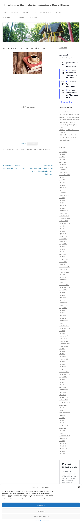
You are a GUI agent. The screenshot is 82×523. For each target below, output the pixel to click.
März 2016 (62, 356)
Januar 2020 (63, 282)
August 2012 (63, 405)
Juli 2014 (62, 379)
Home (4, 13)
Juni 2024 (62, 200)
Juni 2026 (62, 157)
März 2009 (62, 446)
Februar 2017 (63, 336)
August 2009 (63, 438)
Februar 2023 (63, 236)
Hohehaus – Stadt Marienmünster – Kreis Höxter (36, 5)
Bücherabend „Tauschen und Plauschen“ (71, 75)
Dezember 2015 (64, 359)
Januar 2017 (63, 338)
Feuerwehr (59, 13)
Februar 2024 (63, 211)
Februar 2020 (63, 280)
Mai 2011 (62, 420)
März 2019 (62, 300)
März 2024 (62, 208)
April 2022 (62, 254)
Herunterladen (32, 144)
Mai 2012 (62, 408)
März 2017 (62, 333)
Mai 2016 (62, 354)
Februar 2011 (63, 425)
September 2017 (64, 328)
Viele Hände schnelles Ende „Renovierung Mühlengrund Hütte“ (68, 124)
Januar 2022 (63, 262)
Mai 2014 (62, 385)
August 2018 (63, 308)
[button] (79, 487)
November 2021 (64, 267)
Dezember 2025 (64, 172)
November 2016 (64, 344)
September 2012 (64, 402)
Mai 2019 (62, 295)
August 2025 (63, 177)
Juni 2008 (62, 451)
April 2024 (62, 205)
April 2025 (62, 188)
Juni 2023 (62, 228)
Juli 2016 (62, 349)
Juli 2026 (62, 154)
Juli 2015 (62, 361)
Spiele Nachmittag (70, 85)
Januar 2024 (63, 213)
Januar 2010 (63, 433)
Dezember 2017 (64, 326)
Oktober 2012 (63, 400)
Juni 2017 (62, 331)
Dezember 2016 (64, 341)
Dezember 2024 (64, 195)
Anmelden (63, 48)
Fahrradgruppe (8, 17)
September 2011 (64, 413)
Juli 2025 (62, 180)
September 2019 (64, 287)
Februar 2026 (63, 167)
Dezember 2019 (64, 285)
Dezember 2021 (64, 264)
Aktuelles (14, 13)
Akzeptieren (41, 505)
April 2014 (62, 387)
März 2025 (62, 190)
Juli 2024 (62, 198)
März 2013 (62, 395)
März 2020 (62, 277)
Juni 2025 (62, 182)
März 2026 (62, 165)
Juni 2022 (62, 249)
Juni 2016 (62, 351)
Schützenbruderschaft (42, 13)
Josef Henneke (35, 149)
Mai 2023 (62, 231)
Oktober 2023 (63, 221)
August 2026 (63, 152)
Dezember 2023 (64, 216)
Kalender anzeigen (65, 102)
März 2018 (62, 318)
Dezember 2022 (64, 241)
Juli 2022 (62, 246)
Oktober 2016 (63, 346)
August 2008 (63, 448)
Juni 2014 (62, 382)
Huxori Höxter (71, 66)
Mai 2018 (62, 313)
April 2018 (62, 315)
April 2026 (62, 162)
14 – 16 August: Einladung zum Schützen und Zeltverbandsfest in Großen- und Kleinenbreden (69, 117)
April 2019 (62, 298)
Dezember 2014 (64, 372)
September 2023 (64, 223)
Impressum (45, 520)
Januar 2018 (63, 323)
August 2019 (63, 290)
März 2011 (62, 423)
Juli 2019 (62, 292)
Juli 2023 (62, 226)
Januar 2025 (63, 193)
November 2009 (64, 436)
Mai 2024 (62, 203)
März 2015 (62, 367)
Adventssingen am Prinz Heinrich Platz (72, 94)
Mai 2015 (62, 364)
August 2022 (63, 244)
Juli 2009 (62, 441)
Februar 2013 (63, 397)
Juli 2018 (62, 310)
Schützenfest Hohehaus (67, 112)
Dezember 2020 (64, 272)
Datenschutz (37, 520)
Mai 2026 (62, 159)
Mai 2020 (62, 275)
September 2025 (64, 175)
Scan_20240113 (22, 144)
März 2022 (62, 257)
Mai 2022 (62, 251)
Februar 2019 (63, 303)
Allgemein (47, 149)
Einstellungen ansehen (41, 517)
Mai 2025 (62, 185)
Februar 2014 (63, 390)
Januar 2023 (63, 239)
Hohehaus (26, 13)
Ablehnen (41, 511)
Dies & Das (21, 17)
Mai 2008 (62, 454)
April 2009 (62, 443)
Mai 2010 (62, 431)
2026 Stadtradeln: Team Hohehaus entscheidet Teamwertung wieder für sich (69, 137)
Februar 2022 (63, 259)
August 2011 (63, 415)
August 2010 (63, 428)
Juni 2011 (62, 418)
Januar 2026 (63, 170)
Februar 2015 (63, 369)
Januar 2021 (63, 269)
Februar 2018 (63, 321)
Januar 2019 (63, 305)
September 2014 (64, 374)
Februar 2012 (63, 410)
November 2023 (64, 218)
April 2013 (62, 392)
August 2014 (63, 377)
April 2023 (62, 234)
